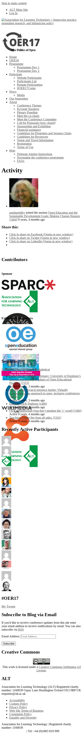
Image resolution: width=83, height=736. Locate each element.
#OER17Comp (26, 88)
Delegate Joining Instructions (34, 154)
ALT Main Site (18, 9)
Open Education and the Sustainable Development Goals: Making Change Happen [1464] (44, 216)
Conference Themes (29, 105)
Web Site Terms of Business (26, 710)
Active (17, 369)
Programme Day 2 (28, 70)
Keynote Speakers (28, 109)
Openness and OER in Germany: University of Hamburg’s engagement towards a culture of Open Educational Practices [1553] (45, 379)
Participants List (26, 81)
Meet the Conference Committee (37, 119)
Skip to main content (14, 3)
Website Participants (29, 77)
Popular (27, 369)
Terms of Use (25, 147)
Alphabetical (42, 369)
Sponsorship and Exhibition (34, 126)
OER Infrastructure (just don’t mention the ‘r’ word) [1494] (45, 410)
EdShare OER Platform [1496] (28, 403)
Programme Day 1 (28, 67)
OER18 (14, 60)
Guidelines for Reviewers (32, 136)
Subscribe (8, 643)
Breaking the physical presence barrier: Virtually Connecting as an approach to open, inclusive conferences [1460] (44, 393)
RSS (21, 629)
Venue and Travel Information (35, 140)
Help (12, 150)
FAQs (20, 161)
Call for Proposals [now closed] (36, 122)
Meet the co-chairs (28, 116)
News (12, 91)
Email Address (11, 636)
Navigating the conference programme (40, 157)
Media (21, 95)
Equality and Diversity (23, 717)
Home (13, 57)
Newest (6, 369)
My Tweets (8, 606)
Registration (24, 143)
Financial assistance (29, 129)
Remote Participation (29, 84)
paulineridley (17, 212)
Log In (13, 13)
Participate (15, 74)
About (13, 102)
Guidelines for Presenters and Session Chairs (44, 133)
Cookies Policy (18, 703)
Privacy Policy (18, 707)
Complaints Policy (20, 714)
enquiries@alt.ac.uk (14, 731)
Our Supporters (18, 98)
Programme (16, 64)
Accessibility (17, 700)
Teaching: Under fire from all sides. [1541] (35, 417)
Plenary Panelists (27, 112)
